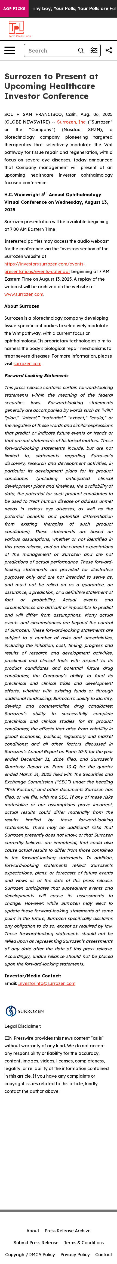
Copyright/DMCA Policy (30, 1254)
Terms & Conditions (84, 1242)
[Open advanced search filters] (93, 50)
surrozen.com (27, 363)
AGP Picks (14, 8)
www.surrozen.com (23, 294)
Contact (103, 1254)
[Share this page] (109, 50)
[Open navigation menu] (9, 50)
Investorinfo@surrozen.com (46, 983)
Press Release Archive (68, 1230)
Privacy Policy (75, 1254)
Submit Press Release (36, 1242)
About (32, 1230)
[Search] (80, 50)
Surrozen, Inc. (71, 122)
